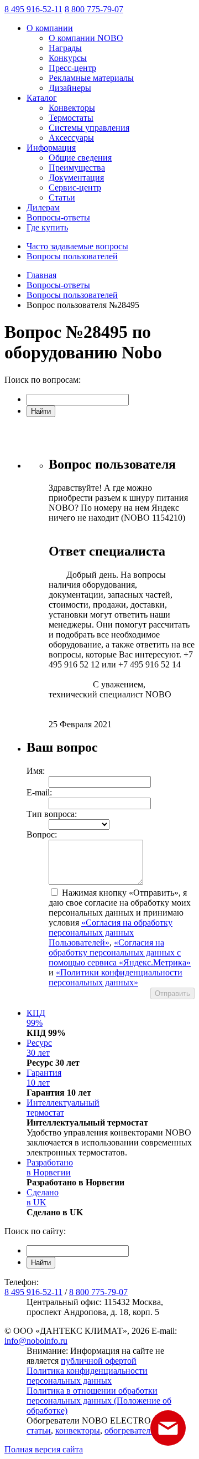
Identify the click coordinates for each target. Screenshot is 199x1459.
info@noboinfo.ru (35, 1340)
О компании (50, 28)
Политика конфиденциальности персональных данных (87, 1375)
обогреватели (129, 1430)
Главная (41, 275)
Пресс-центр (72, 68)
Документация (76, 177)
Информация (51, 147)
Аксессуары (71, 137)
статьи (39, 1430)
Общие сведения (80, 157)
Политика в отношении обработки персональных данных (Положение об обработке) (99, 1400)
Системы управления (89, 127)
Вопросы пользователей (72, 256)
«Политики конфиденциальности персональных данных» (115, 977)
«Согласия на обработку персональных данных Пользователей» (110, 932)
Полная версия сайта (43, 1449)
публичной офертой (99, 1360)
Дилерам (43, 207)
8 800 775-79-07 (94, 9)
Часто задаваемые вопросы (77, 246)
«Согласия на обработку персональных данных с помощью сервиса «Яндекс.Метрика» (120, 952)
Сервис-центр (75, 187)
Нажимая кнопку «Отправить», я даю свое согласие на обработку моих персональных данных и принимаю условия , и (120, 937)
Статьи (62, 197)
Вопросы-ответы (58, 217)
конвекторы (77, 1430)
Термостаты (71, 117)
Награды (65, 48)
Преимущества (77, 167)
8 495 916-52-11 (33, 9)
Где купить (47, 227)
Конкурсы (68, 58)
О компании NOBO (86, 38)
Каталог (42, 97)
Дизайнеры (70, 88)
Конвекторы (72, 107)
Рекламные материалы (91, 78)
